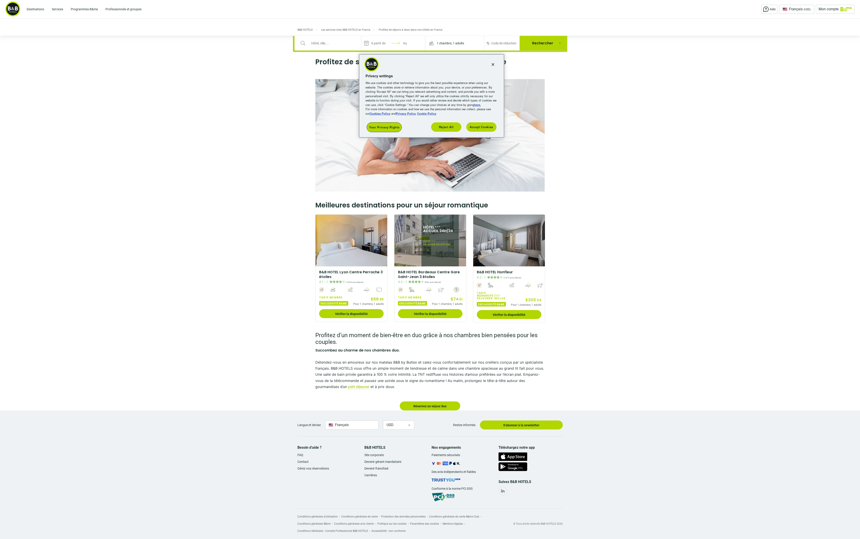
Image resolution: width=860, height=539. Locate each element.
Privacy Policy (406, 113)
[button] (454, 43)
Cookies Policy (380, 113)
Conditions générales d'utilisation (317, 516)
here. (477, 105)
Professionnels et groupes (123, 9)
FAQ (300, 455)
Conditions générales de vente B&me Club (454, 516)
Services (57, 9)
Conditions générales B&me (314, 523)
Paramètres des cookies (424, 523)
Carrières (370, 475)
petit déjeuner (358, 387)
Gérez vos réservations (313, 468)
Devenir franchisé (376, 468)
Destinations (35, 9)
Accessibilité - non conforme (389, 531)
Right (382, 240)
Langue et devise (309, 425)
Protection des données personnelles (403, 516)
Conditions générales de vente (359, 516)
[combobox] (330, 43)
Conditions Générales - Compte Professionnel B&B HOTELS (332, 531)
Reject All (446, 127)
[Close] (493, 64)
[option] (351, 268)
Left (320, 240)
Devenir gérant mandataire (382, 462)
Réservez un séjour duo (430, 406)
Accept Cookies (481, 127)
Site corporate (374, 455)
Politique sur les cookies (391, 523)
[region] (431, 96)
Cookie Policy (426, 113)
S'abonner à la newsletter (521, 425)
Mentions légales (453, 523)
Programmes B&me (84, 9)
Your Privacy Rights (384, 127)
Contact (303, 462)
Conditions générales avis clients (354, 523)
